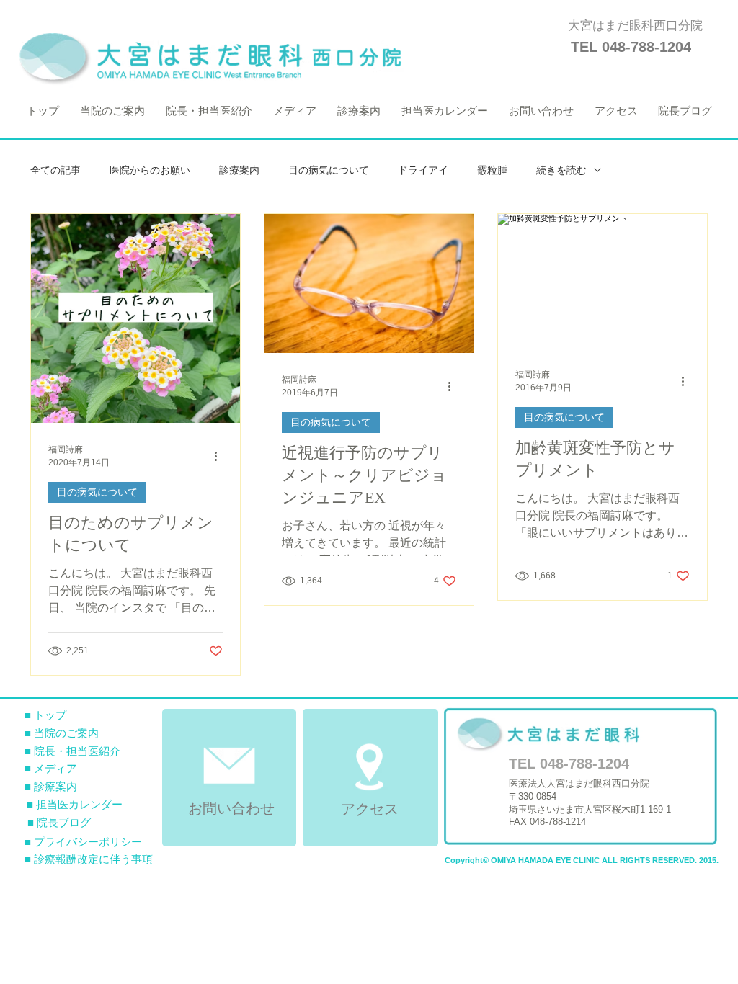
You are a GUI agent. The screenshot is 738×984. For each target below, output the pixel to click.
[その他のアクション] (220, 456)
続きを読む (561, 170)
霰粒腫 (492, 170)
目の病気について (328, 170)
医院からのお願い (150, 170)
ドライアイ (423, 170)
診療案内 (239, 170)
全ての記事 (55, 170)
